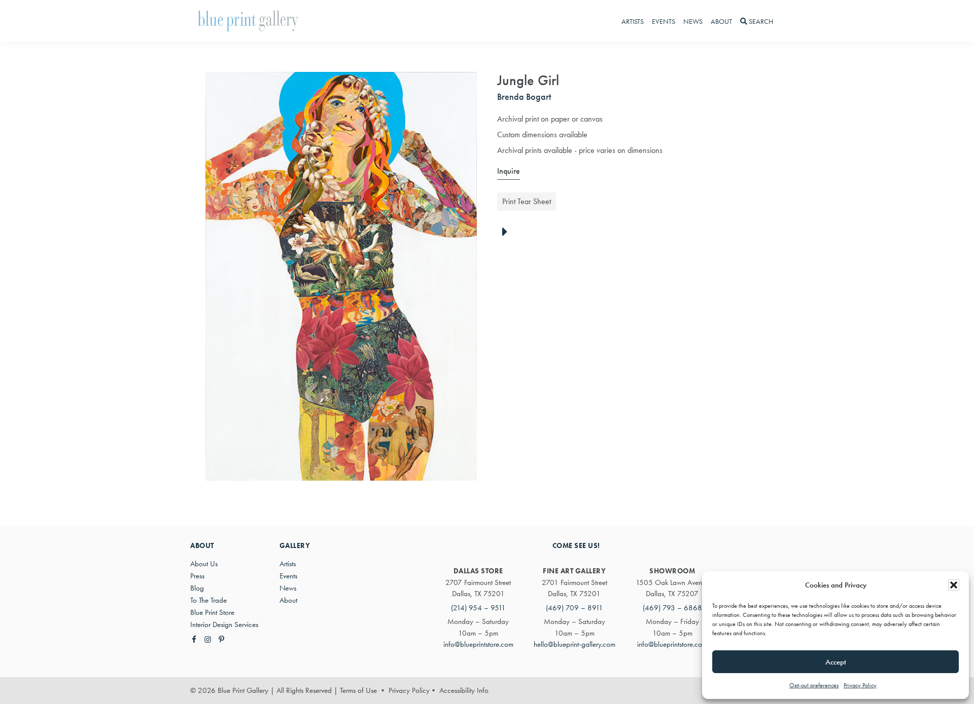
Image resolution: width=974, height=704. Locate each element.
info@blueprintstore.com (478, 644)
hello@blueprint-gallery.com (574, 644)
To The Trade (208, 600)
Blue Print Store (212, 612)
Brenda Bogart (524, 96)
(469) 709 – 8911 (574, 608)
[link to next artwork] (507, 232)
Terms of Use (358, 690)
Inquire (508, 171)
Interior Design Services (224, 624)
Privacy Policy (860, 685)
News (288, 588)
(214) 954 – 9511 (478, 608)
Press (197, 576)
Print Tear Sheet (526, 201)
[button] (954, 585)
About (288, 600)
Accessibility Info (464, 690)
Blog (197, 588)
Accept (835, 662)
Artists (288, 564)
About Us (204, 564)
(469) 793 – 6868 (672, 608)
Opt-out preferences (814, 685)
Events (288, 576)
